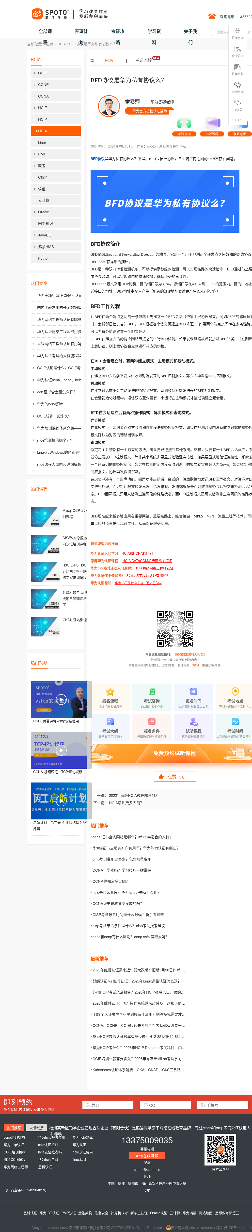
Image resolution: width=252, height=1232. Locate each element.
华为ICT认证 (49, 1212)
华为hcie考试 (48, 1159)
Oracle (43, 211)
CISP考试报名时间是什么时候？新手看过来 (128, 914)
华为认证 (79, 1144)
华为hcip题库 (83, 1137)
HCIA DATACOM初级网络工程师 (147, 560)
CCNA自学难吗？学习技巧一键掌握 (122, 870)
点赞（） (177, 776)
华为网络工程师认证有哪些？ (147, 575)
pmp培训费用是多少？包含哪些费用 (122, 859)
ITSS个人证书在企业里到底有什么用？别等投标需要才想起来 (143, 1014)
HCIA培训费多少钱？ (126, 802)
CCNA (43, 96)
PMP (42, 153)
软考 (42, 165)
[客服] (184, 125)
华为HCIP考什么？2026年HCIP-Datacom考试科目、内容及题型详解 (148, 1047)
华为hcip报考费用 (51, 1137)
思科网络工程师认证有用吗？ (61, 343)
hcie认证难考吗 (50, 1151)
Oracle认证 (158, 1212)
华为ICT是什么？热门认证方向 (138, 582)
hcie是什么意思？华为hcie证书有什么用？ (127, 892)
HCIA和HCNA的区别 (137, 553)
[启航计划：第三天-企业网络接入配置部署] (61, 800)
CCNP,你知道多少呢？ (111, 881)
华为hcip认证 (14, 1144)
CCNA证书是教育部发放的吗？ (118, 903)
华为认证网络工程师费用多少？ (63, 331)
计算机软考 (119, 1212)
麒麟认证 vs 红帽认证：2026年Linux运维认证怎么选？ (137, 980)
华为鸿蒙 (189, 1212)
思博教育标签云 (227, 1212)
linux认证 (80, 1159)
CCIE (42, 72)
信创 (42, 188)
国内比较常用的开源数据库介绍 (63, 307)
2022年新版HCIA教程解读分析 (134, 795)
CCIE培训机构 (15, 1151)
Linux (42, 142)
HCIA (62, 43)
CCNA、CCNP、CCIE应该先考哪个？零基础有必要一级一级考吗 (146, 1025)
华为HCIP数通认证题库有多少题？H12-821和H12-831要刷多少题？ (148, 1036)
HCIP (42, 119)
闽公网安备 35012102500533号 (195, 1227)
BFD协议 (98, 158)
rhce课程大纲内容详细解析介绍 (63, 464)
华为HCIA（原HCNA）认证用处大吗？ (64, 295)
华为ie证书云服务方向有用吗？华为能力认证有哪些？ (136, 847)
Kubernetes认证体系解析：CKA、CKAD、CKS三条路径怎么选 (144, 1069)
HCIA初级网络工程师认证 (153, 568)
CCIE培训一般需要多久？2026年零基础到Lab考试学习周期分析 (144, 1058)
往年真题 (238, 74)
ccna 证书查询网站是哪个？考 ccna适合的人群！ (133, 836)
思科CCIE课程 (15, 1159)
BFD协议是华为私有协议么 (175, 146)
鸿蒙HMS (46, 246)
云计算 (43, 200)
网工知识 (45, 223)
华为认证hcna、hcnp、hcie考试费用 (64, 379)
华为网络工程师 (16, 1166)
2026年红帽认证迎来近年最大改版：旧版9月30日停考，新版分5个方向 (150, 969)
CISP (42, 177)
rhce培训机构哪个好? (54, 440)
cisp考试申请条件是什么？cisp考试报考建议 (129, 925)
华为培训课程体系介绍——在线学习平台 (64, 428)
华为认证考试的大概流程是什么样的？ (64, 355)
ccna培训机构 (14, 1137)
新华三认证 (139, 1212)
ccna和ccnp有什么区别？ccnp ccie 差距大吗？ (131, 936)
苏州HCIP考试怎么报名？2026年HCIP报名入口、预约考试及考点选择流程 (153, 992)
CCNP (43, 84)
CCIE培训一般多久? (53, 415)
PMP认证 (69, 1212)
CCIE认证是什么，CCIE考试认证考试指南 (64, 367)
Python (43, 258)
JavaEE (44, 234)
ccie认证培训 (48, 1144)
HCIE (42, 107)
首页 (50, 43)
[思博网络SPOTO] (69, 11)
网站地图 (206, 1212)
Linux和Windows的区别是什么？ (63, 452)
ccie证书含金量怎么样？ (57, 391)
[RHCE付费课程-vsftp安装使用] (61, 699)
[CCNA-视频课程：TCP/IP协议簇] (61, 750)
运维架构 (85, 1212)
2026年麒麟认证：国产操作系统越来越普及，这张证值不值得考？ (146, 1003)
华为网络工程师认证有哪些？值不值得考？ (64, 319)
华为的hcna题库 (50, 403)
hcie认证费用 (83, 1151)
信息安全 (101, 1212)
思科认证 (45, 1166)
